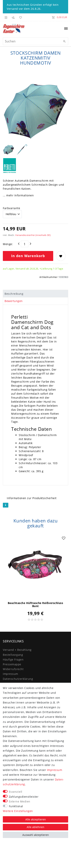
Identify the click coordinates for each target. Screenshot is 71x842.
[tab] (35, 293)
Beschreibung (14, 294)
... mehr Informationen (18, 195)
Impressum (10, 674)
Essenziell (15, 791)
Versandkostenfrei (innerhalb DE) (33, 235)
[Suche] (64, 41)
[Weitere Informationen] (5, 505)
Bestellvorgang (13, 655)
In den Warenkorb (28, 255)
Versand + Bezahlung (17, 650)
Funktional (16, 806)
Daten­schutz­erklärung (18, 679)
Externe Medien (19, 801)
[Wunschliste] (19, 17)
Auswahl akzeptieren (35, 835)
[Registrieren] (13, 17)
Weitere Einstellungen (18, 811)
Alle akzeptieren (35, 819)
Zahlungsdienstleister (24, 796)
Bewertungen (14, 301)
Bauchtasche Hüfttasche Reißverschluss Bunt (35, 605)
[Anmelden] (6, 17)
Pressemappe (12, 664)
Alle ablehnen (35, 827)
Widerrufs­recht (13, 669)
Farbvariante (11, 208)
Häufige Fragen (13, 659)
